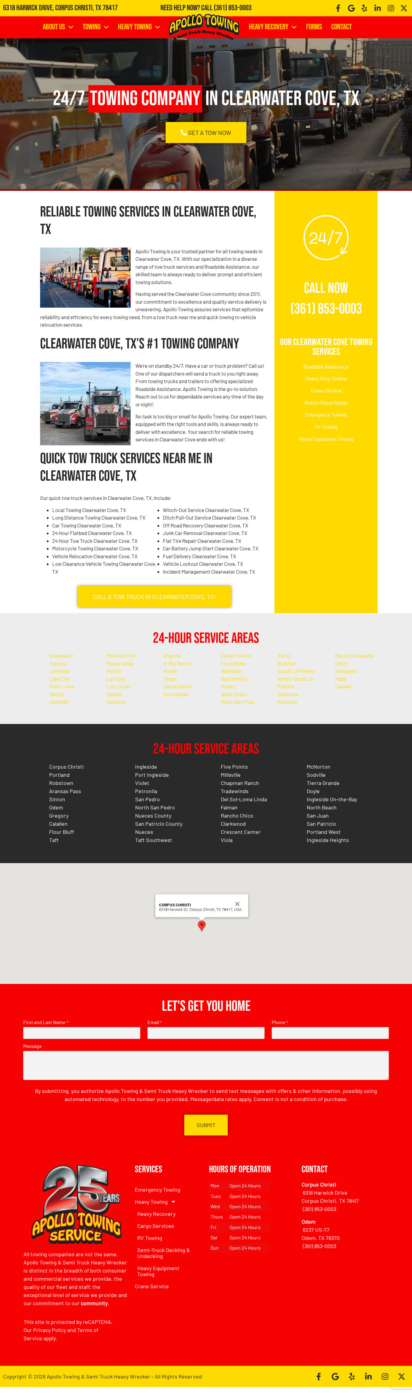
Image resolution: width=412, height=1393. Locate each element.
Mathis (56, 694)
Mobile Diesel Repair (326, 402)
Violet (142, 783)
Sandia (114, 694)
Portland (59, 774)
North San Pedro (155, 807)
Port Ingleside (152, 774)
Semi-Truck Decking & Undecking (163, 1253)
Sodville (316, 774)
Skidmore (288, 694)
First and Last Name (45, 1022)
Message (32, 1046)
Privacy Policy (49, 1330)
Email (154, 1022)
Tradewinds (235, 791)
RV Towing (326, 427)
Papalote (287, 702)
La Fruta (115, 679)
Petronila (146, 791)
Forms (314, 27)
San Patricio (234, 679)
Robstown (61, 783)
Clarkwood (233, 823)
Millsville (231, 774)
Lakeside (59, 671)
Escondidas (176, 694)
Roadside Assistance (326, 366)
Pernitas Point (121, 655)
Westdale (231, 671)
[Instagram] (391, 8)
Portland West (324, 831)
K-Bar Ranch (177, 663)
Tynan (170, 679)
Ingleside (146, 766)
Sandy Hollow (178, 686)
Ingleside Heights (328, 840)
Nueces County (153, 815)
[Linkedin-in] (377, 8)
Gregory (58, 815)
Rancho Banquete (354, 655)
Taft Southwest (153, 840)
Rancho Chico (237, 815)
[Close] (237, 904)
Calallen (344, 686)
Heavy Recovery (268, 27)
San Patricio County (158, 823)
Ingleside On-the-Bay (332, 799)
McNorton (318, 766)
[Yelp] (365, 8)
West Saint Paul (238, 702)
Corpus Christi (66, 766)
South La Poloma (296, 671)
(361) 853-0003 (233, 8)
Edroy (284, 655)
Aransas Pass (65, 791)
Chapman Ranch (240, 783)
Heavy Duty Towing (326, 378)
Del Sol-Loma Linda (244, 799)
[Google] (351, 8)
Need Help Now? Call (187, 8)
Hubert (228, 686)
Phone (280, 1022)
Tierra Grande (323, 783)
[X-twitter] (404, 8)
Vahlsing (115, 702)
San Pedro (147, 799)
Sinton (57, 799)
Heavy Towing (135, 27)
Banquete (346, 671)
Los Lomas (118, 686)
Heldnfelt (59, 702)
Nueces (144, 831)
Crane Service (326, 390)
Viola (227, 840)
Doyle (313, 791)
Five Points (234, 766)
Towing (91, 27)
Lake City (59, 679)
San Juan (318, 815)
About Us (54, 27)
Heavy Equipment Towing (326, 439)
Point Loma (61, 686)
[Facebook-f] (338, 8)
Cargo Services (155, 1225)
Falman (229, 807)
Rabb (340, 679)
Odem (341, 663)
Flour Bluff (61, 831)
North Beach (322, 807)
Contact (341, 27)
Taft (54, 840)
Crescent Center (241, 831)
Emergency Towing (326, 414)
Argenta (172, 655)
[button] (202, 926)
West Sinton (234, 694)
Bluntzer (287, 663)
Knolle (170, 671)
